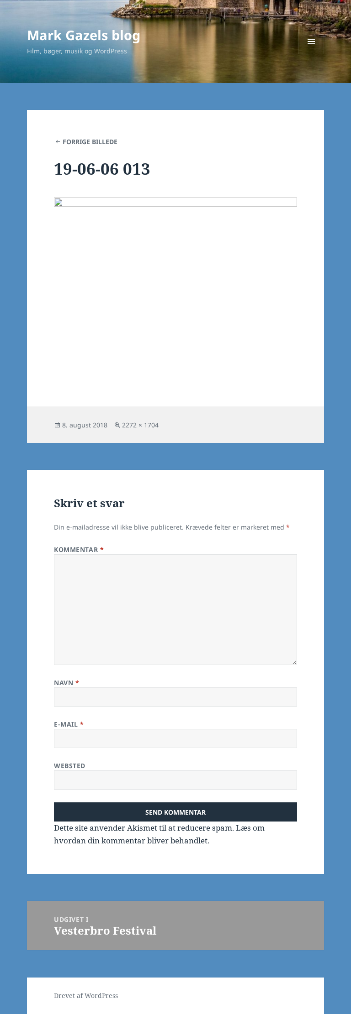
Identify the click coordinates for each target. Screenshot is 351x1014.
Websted (69, 765)
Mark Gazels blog (83, 35)
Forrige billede (90, 141)
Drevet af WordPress (86, 995)
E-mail (69, 724)
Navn (66, 682)
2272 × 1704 (140, 425)
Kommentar (79, 549)
